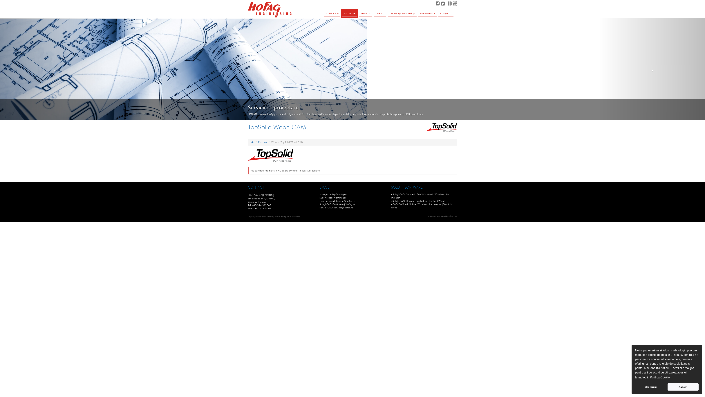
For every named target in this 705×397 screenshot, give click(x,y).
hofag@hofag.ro (338, 194)
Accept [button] (683, 386)
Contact (446, 13)
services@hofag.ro (343, 207)
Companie (332, 13)
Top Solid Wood (425, 194)
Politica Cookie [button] (660, 377)
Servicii (365, 13)
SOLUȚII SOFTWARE (407, 187)
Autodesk (410, 194)
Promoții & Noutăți (402, 13)
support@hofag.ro (337, 197)
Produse (349, 13)
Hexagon (410, 201)
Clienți (380, 13)
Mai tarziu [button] (651, 386)
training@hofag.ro (345, 201)
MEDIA (450, 216)
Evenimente (427, 13)
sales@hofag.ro (347, 204)
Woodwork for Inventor (429, 204)
